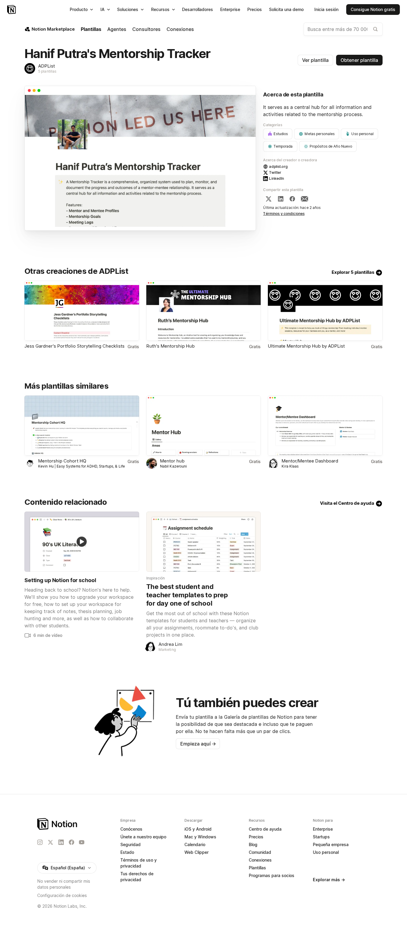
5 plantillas (47, 71)
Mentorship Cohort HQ (62, 461)
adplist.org (278, 166)
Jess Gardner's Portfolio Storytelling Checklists (74, 346)
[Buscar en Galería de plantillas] (375, 29)
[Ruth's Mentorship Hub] (203, 311)
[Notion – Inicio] (12, 9)
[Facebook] (292, 198)
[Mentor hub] (203, 426)
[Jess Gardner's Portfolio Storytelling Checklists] (81, 311)
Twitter (275, 172)
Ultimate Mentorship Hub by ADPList (306, 346)
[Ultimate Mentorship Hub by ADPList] (325, 311)
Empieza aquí (198, 744)
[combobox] (343, 29)
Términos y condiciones (284, 213)
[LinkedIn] (281, 198)
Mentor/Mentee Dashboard (310, 461)
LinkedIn (276, 178)
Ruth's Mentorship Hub (170, 346)
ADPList (46, 66)
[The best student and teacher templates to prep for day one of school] (203, 542)
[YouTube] (81, 842)
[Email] (304, 198)
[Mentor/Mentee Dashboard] (325, 426)
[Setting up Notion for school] (81, 542)
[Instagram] (40, 842)
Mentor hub (172, 461)
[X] (268, 198)
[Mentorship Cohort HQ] (81, 426)
